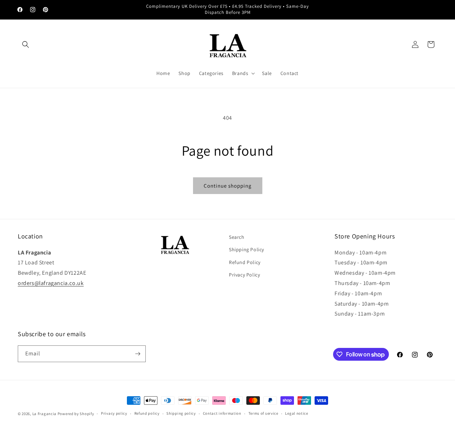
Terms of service (263, 413)
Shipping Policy (246, 249)
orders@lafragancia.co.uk (51, 283)
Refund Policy (245, 262)
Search (237, 237)
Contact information (222, 413)
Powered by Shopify (76, 413)
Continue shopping (228, 185)
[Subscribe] (137, 353)
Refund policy (147, 413)
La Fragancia (44, 413)
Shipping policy (181, 413)
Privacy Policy (244, 275)
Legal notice (296, 413)
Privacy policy (114, 413)
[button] (25, 44)
